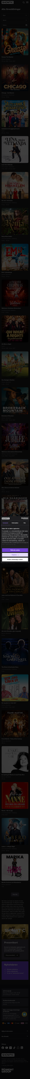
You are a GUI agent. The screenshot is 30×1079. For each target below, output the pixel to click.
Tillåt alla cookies (15, 550)
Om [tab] (25, 523)
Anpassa (14, 554)
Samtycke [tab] (5, 523)
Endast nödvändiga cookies (15, 559)
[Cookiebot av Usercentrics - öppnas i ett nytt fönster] (21, 518)
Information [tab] (15, 523)
